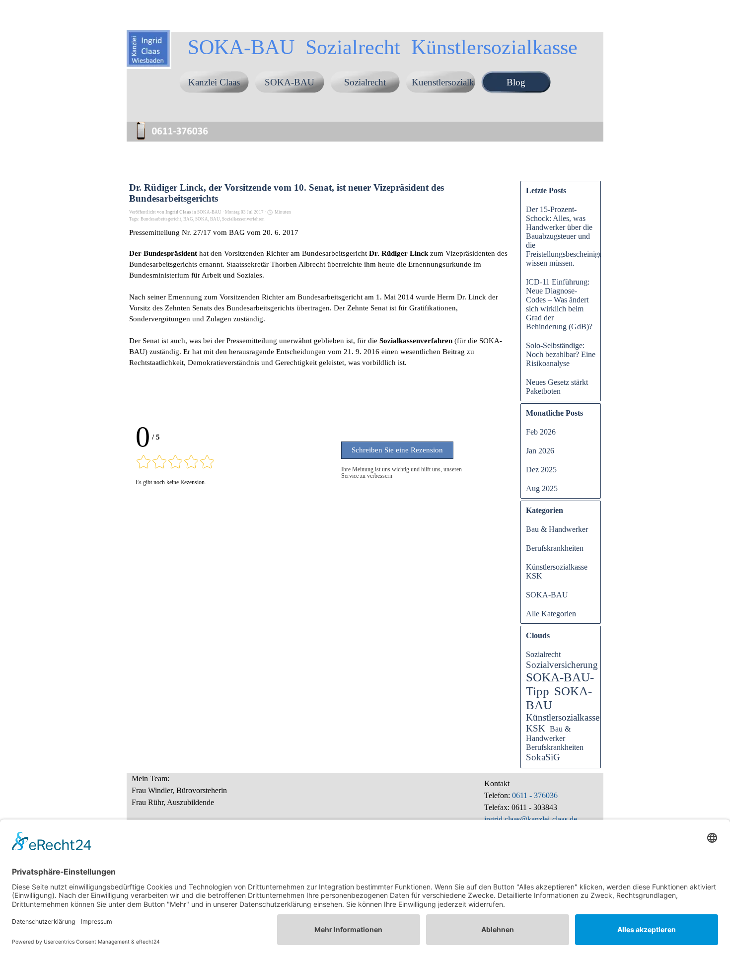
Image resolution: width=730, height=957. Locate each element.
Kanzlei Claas (214, 82)
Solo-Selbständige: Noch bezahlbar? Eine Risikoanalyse (560, 354)
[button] (176, 123)
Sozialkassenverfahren (243, 219)
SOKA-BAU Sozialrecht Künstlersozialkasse (383, 47)
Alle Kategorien (551, 613)
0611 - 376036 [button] (534, 795)
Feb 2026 (541, 432)
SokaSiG (543, 757)
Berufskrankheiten (555, 548)
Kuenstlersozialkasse (450, 82)
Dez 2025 (541, 469)
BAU (215, 219)
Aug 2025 (542, 488)
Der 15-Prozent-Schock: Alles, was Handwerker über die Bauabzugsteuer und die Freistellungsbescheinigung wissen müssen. (568, 236)
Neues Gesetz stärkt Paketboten (557, 386)
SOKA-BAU (289, 82)
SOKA (201, 219)
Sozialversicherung (562, 665)
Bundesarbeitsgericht (161, 219)
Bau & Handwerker (557, 529)
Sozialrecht (365, 82)
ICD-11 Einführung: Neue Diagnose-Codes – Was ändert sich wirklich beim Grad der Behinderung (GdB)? (559, 304)
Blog (516, 82)
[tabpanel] (218, 796)
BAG (188, 219)
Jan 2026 (540, 450)
